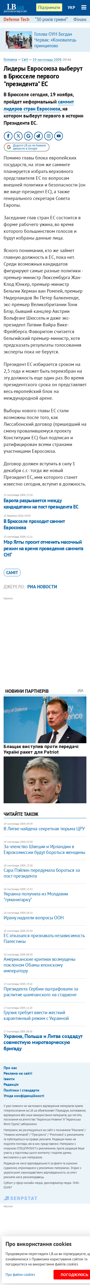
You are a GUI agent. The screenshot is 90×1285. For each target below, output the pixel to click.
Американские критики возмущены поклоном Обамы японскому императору (39, 965)
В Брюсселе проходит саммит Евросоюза (34, 524)
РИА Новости (42, 587)
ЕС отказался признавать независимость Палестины (44, 938)
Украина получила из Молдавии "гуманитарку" (36, 897)
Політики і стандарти (21, 1090)
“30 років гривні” (51, 19)
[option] (45, 40)
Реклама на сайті (18, 1073)
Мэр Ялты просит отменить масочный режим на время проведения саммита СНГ (43, 548)
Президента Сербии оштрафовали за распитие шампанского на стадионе (41, 992)
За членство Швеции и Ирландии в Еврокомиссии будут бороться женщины (44, 849)
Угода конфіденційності (24, 1095)
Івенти (9, 1078)
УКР (71, 7)
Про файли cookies (20, 1274)
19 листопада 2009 (47, 59)
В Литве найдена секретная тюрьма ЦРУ (44, 828)
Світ (25, 59)
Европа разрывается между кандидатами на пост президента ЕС (41, 503)
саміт (12, 572)
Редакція (11, 1084)
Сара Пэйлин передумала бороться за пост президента (42, 873)
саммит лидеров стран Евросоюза (39, 105)
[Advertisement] (45, 636)
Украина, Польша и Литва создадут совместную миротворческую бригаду (43, 1042)
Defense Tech (16, 19)
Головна (10, 59)
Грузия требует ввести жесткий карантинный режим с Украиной (36, 1015)
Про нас (10, 1067)
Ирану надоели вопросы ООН (34, 917)
